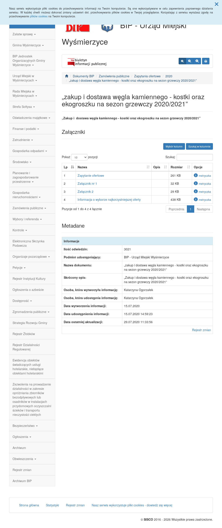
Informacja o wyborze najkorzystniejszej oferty (109, 199)
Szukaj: (170, 157)
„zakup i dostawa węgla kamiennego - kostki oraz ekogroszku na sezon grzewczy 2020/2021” (133, 80)
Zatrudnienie (22, 140)
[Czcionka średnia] (189, 61)
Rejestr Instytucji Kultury (29, 278)
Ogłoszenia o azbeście (28, 289)
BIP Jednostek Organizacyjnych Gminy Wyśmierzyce (29, 60)
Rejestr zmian (22, 470)
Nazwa (82, 167)
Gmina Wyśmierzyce (27, 45)
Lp (66, 167)
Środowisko (21, 162)
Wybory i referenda (26, 219)
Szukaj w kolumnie (199, 146)
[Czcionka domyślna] (182, 61)
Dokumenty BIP (83, 76)
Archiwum (19, 447)
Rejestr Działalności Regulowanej (26, 347)
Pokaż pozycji (80, 157)
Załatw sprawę (23, 34)
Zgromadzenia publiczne (30, 311)
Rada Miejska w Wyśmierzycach (24, 93)
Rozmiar (177, 167)
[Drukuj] (205, 61)
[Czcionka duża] (197, 61)
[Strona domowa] (66, 76)
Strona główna (29, 505)
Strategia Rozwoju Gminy (30, 323)
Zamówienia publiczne (28, 208)
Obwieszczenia (23, 459)
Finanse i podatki (25, 128)
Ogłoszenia (21, 436)
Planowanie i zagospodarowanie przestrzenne (26, 177)
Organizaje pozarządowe (30, 256)
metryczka (205, 176)
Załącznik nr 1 (87, 183)
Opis (156, 167)
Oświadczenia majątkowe (30, 117)
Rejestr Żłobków (24, 334)
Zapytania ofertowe (147, 76)
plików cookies (38, 16)
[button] (216, 4)
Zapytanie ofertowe (91, 175)
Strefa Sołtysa (23, 106)
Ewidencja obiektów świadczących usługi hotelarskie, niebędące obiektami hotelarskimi (28, 366)
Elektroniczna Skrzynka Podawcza (28, 243)
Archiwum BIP (22, 481)
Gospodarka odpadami (29, 151)
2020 (168, 76)
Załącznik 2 (85, 191)
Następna (203, 209)
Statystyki (52, 505)
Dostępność (21, 300)
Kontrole (19, 230)
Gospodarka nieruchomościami (25, 194)
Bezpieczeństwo (24, 425)
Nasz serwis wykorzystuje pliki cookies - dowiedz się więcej (132, 505)
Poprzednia (176, 209)
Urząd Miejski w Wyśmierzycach (24, 78)
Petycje (18, 267)
